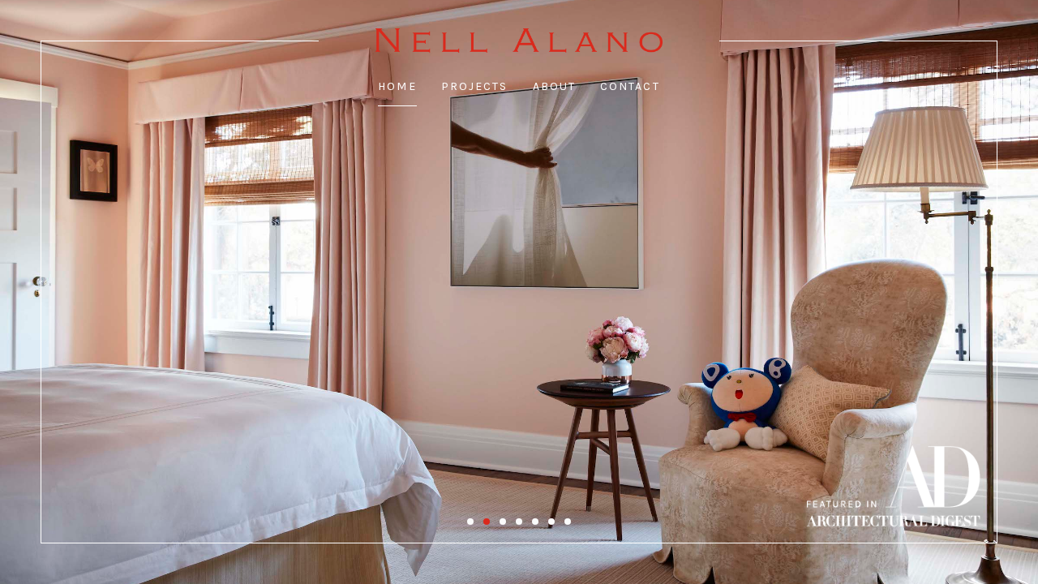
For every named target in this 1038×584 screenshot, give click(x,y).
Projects (474, 86)
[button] (470, 521)
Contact (630, 86)
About (555, 86)
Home (397, 86)
